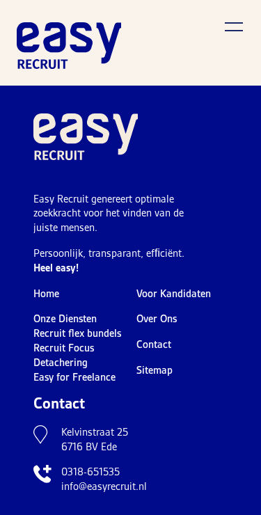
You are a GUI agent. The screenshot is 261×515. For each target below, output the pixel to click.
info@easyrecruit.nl (104, 486)
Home (46, 293)
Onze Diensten (65, 318)
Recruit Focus (63, 348)
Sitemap (154, 370)
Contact (153, 344)
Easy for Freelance (74, 377)
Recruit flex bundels (77, 333)
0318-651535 (90, 472)
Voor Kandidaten (173, 293)
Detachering (60, 362)
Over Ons (156, 318)
